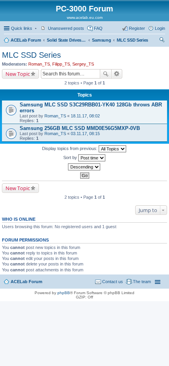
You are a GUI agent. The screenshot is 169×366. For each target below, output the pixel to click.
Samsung (101, 40)
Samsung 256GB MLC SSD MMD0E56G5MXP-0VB (80, 128)
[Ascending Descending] (84, 166)
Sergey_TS (83, 64)
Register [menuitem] (137, 28)
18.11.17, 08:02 (85, 115)
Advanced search (117, 74)
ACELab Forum (26, 40)
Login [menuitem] (160, 28)
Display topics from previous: (70, 148)
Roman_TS (39, 64)
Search (106, 74)
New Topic (18, 73)
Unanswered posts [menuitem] (66, 28)
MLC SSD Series (132, 40)
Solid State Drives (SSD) (66, 40)
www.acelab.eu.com (85, 17)
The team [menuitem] (142, 281)
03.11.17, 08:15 (85, 133)
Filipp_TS (61, 64)
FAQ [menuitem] (98, 28)
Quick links (21, 28)
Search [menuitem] (162, 41)
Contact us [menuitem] (112, 281)
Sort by (70, 157)
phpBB (63, 293)
